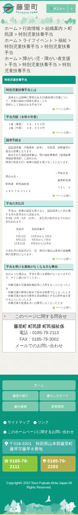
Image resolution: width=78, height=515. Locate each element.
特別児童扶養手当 (22, 46)
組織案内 (54, 28)
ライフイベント (38, 40)
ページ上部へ (63, 109)
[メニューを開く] (61, 8)
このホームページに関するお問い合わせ (41, 432)
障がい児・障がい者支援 (46, 58)
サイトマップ (19, 422)
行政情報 (31, 28)
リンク (43, 422)
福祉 (62, 40)
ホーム (11, 28)
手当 (12, 64)
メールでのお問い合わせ (39, 345)
